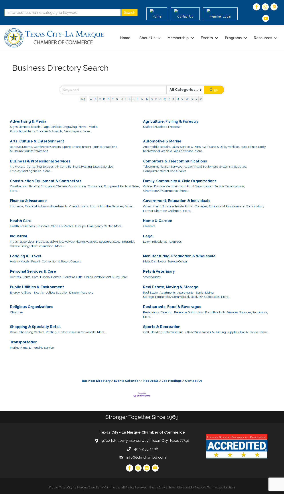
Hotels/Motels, (20, 261)
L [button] (137, 99)
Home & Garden (157, 221)
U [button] (178, 99)
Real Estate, (150, 292)
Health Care (21, 221)
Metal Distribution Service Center (165, 261)
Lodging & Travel (25, 256)
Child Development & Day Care (105, 277)
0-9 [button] (83, 99)
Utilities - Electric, (32, 292)
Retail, (14, 332)
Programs (233, 38)
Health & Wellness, (22, 226)
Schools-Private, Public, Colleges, (185, 206)
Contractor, (95, 186)
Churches (16, 312)
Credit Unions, (79, 206)
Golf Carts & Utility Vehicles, (221, 146)
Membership (178, 38)
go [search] (216, 90)
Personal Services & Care (33, 271)
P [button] (156, 99)
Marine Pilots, (19, 347)
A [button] (91, 99)
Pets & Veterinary (159, 271)
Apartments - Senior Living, (195, 292)
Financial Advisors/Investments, (46, 206)
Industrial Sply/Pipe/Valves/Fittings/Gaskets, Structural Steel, (78, 241)
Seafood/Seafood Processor (162, 126)
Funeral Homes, (51, 277)
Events (207, 38)
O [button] (152, 99)
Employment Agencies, (26, 171)
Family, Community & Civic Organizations (180, 181)
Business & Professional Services (40, 161)
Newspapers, (73, 131)
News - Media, (88, 126)
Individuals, (18, 166)
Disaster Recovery (81, 292)
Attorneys (175, 241)
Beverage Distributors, (189, 312)
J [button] (129, 99)
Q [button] (160, 99)
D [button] (104, 99)
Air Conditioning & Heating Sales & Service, (84, 166)
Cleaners (149, 226)
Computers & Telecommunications (175, 161)
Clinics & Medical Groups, (68, 226)
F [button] (112, 99)
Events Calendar (127, 380)
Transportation (23, 342)
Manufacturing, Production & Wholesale (179, 256)
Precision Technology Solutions (215, 487)
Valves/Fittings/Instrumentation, (32, 246)
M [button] (142, 99)
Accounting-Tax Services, (107, 206)
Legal (148, 236)
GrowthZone (167, 487)
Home (125, 38)
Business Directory (96, 380)
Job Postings (171, 380)
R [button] (165, 99)
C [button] (100, 99)
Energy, (15, 292)
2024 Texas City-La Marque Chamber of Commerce (85, 487)
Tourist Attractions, (105, 146)
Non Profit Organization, (196, 186)
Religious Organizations (31, 307)
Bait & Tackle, (249, 332)
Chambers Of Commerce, (160, 190)
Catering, (167, 312)
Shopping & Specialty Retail (35, 327)
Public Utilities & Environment (37, 287)
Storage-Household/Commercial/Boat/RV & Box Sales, (181, 296)
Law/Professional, (155, 241)
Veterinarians (151, 277)
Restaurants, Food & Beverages (172, 307)
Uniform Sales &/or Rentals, (77, 332)
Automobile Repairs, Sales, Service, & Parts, (172, 146)
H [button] (122, 99)
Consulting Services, (40, 166)
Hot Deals (150, 380)
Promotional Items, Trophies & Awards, (36, 131)
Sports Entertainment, (77, 146)
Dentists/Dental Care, (24, 277)
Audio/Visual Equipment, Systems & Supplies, (215, 166)
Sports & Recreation (161, 327)
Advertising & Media (28, 121)
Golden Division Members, (161, 186)
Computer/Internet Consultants (164, 171)
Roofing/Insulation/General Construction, (58, 186)
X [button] (192, 99)
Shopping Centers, (32, 332)
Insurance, (17, 206)
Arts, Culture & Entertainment (37, 141)
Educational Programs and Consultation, (236, 206)
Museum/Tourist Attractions (29, 151)
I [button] (125, 99)
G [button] (117, 99)
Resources (263, 38)
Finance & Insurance (28, 201)
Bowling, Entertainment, (167, 332)
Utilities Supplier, (56, 292)
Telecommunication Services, (163, 166)
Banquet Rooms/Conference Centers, (35, 146)
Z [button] (201, 99)
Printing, (51, 332)
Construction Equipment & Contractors (45, 181)
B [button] (95, 99)
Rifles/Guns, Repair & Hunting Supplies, (212, 332)
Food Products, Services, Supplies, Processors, (236, 312)
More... (87, 131)
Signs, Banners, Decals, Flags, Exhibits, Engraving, (43, 126)
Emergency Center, (100, 226)
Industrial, (128, 241)
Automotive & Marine (162, 141)
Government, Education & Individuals (176, 201)
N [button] (147, 99)
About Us (147, 38)
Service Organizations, (229, 186)
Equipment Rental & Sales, (122, 186)
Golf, (146, 332)
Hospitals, (43, 226)
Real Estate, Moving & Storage (170, 287)
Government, (152, 206)
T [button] (173, 99)
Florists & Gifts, (73, 277)
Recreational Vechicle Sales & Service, (168, 151)
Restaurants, (151, 312)
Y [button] (196, 99)
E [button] (108, 99)
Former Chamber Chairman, (162, 210)
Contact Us (193, 380)
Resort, (36, 261)
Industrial (18, 236)
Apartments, (168, 292)
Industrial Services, (22, 241)
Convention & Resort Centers (61, 261)
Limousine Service (41, 347)
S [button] (169, 99)
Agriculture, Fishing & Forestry (170, 121)
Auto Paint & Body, (253, 146)
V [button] (182, 99)
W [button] (187, 99)
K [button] (133, 99)
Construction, (19, 186)
